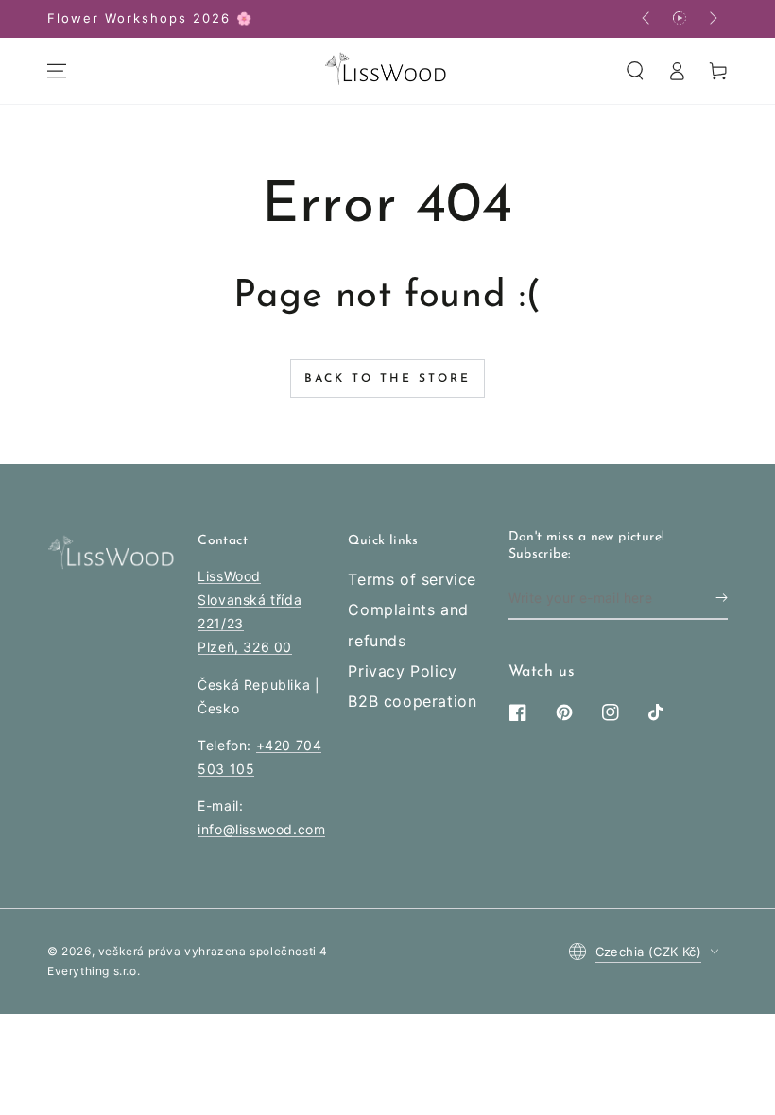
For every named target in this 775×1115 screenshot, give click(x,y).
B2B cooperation (412, 701)
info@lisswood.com (261, 829)
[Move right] (712, 19)
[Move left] (647, 19)
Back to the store (387, 379)
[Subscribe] (721, 598)
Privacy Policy (402, 670)
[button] (635, 71)
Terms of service (412, 579)
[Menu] (57, 71)
